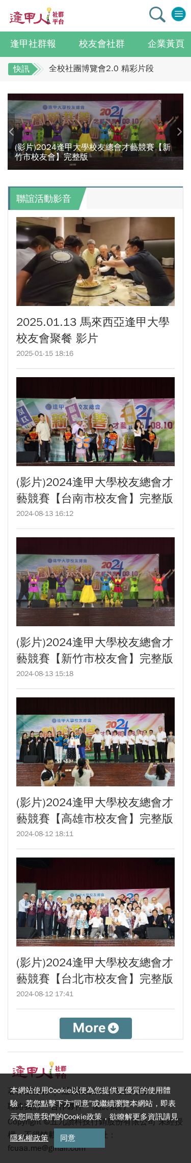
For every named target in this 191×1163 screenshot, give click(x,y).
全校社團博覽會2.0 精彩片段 (101, 69)
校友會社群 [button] (102, 43)
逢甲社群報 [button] (33, 43)
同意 (67, 1138)
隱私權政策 (29, 1138)
